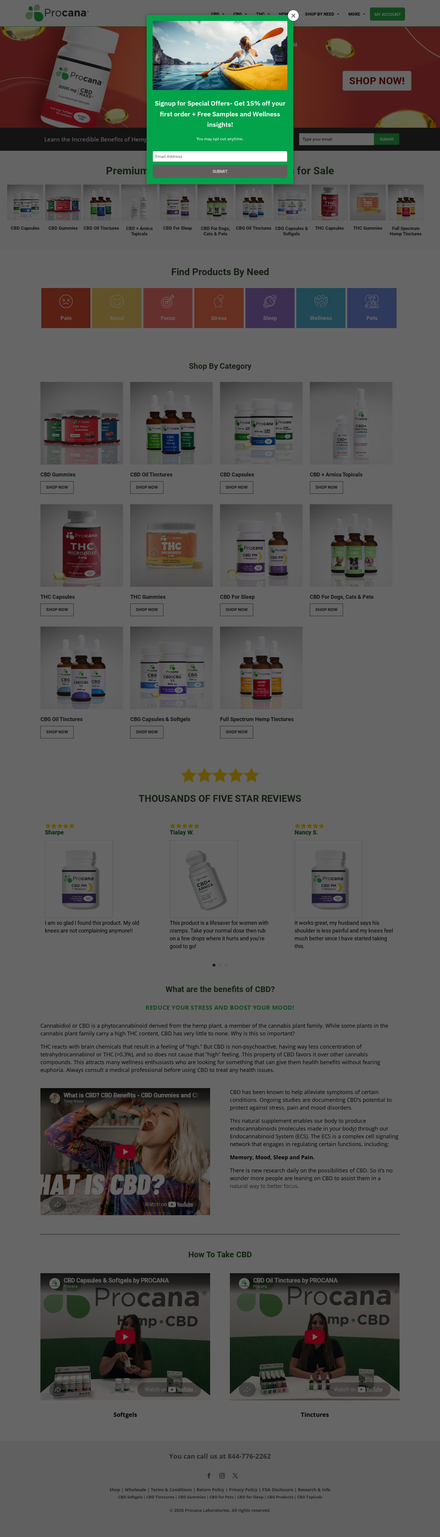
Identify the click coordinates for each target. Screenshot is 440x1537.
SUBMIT (220, 171)
